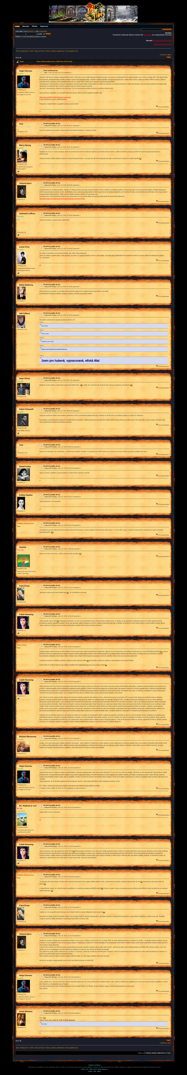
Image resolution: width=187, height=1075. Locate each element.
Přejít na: (140, 1053)
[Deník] (18, 235)
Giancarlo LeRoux (27, 213)
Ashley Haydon (26, 495)
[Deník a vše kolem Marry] (18, 172)
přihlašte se (31, 31)
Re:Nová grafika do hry (52, 123)
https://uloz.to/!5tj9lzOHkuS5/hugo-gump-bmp (55, 97)
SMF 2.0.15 (84, 1069)
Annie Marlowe (25, 1011)
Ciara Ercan (24, 586)
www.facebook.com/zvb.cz (163, 44)
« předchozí (163, 54)
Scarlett (22, 547)
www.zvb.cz (148, 35)
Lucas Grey (24, 247)
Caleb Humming (26, 614)
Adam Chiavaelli (26, 409)
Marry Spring (25, 145)
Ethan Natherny (26, 285)
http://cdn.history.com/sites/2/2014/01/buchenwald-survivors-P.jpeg (62, 199)
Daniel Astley (25, 466)
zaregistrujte (43, 31)
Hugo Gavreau (25, 71)
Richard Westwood (27, 736)
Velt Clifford (24, 313)
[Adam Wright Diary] (18, 433)
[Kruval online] (18, 273)
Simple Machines (102, 1069)
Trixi (21, 124)
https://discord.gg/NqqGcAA (162, 40)
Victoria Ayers (25, 183)
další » (169, 54)
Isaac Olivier (24, 378)
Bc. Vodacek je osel (27, 806)
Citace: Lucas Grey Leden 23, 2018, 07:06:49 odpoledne (57, 1020)
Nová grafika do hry (51, 70)
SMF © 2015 (93, 1069)
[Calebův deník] (18, 633)
